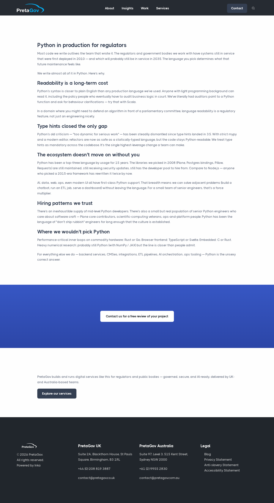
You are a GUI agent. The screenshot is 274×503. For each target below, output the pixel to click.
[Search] (253, 8)
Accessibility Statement (222, 470)
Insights (127, 8)
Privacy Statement (218, 459)
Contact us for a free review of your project (137, 316)
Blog (207, 454)
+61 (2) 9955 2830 (153, 469)
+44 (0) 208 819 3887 (94, 469)
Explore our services (57, 393)
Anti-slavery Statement (221, 465)
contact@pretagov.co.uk (96, 478)
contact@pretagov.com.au (159, 478)
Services (162, 8)
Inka (37, 465)
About (109, 8)
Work (145, 8)
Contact (237, 8)
